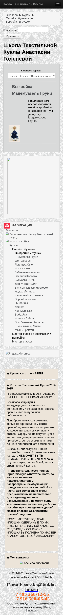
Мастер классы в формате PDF (32, 334)
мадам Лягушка (25, 291)
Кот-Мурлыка (23, 311)
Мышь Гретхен (24, 330)
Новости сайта (19, 241)
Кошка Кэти (22, 268)
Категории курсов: (31, 70)
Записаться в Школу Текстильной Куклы (31, 235)
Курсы (26, 15)
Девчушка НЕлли (26, 284)
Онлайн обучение (17, 18)
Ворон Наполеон (25, 299)
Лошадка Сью (24, 264)
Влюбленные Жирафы (29, 322)
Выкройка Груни (27, 257)
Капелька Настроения (29, 295)
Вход (47, 607)
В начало (12, 15)
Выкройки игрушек (18, 21)
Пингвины (21, 303)
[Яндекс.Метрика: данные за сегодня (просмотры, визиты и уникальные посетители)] (18, 353)
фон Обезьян (23, 260)
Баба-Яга (21, 314)
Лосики (19, 307)
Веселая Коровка (26, 276)
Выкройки (18, 337)
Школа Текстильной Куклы (22, 4)
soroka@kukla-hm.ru (40, 587)
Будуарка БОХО (25, 280)
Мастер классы (22, 341)
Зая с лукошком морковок (31, 287)
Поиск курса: (10, 30)
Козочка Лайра (24, 318)
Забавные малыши (27, 272)
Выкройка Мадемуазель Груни (32, 90)
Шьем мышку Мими (28, 326)
